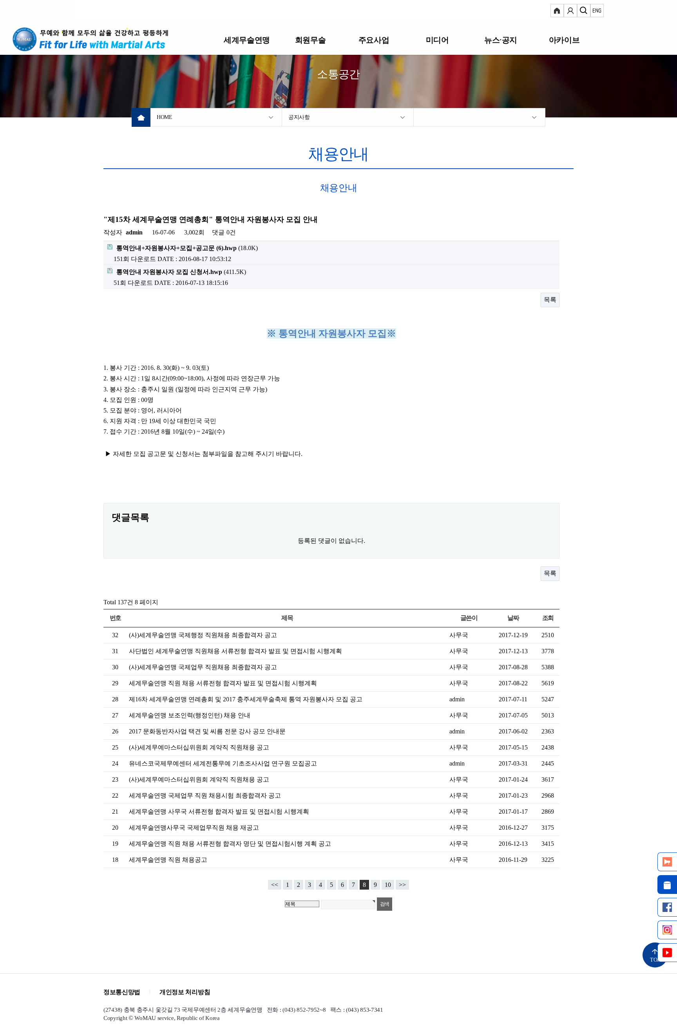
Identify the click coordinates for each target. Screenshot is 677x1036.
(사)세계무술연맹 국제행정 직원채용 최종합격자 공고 (203, 635)
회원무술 (310, 39)
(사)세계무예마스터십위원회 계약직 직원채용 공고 (199, 747)
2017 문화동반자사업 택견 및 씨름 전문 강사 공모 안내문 (207, 731)
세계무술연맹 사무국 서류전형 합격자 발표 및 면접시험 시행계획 (219, 811)
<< (274, 884)
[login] (557, 12)
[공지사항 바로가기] (667, 861)
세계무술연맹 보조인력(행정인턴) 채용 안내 (189, 715)
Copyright (115, 1018)
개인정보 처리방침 (184, 992)
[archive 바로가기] (667, 884)
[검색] (583, 12)
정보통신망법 (121, 992)
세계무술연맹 (247, 39)
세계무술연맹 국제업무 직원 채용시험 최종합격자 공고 (205, 795)
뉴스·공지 (500, 39)
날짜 (513, 617)
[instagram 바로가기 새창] (667, 930)
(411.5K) (181, 271)
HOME (164, 117)
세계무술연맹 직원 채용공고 (168, 859)
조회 (548, 617)
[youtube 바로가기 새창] (667, 952)
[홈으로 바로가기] (101, 39)
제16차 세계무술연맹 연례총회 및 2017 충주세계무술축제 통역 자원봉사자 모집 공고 (245, 699)
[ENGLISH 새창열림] (597, 12)
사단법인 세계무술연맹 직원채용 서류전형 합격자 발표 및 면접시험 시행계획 (235, 651)
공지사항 (299, 117)
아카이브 (564, 39)
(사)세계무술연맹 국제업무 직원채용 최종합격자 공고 (203, 667)
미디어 (437, 39)
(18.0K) (187, 248)
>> (402, 884)
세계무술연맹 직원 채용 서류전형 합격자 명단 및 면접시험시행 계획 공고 (230, 843)
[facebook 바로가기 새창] (667, 907)
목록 (550, 299)
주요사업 (373, 39)
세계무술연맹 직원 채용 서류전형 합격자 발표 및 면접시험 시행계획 (223, 683)
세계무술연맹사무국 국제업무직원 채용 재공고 (194, 827)
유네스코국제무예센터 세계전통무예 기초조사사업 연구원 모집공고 (223, 763)
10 (388, 884)
